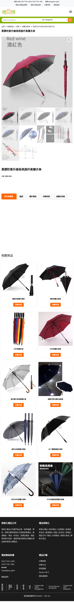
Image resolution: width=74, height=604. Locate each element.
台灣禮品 (55, 535)
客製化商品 (65, 535)
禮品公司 (42, 535)
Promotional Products (54, 587)
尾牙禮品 (52, 529)
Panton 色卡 (44, 572)
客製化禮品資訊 (36, 5)
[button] (69, 40)
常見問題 (42, 568)
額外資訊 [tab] (32, 196)
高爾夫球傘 (8, 176)
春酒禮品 (49, 532)
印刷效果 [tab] (46, 196)
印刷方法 (42, 565)
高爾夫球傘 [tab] (60, 196)
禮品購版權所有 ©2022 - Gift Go (37, 596)
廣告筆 (23, 587)
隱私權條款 (43, 576)
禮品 (55, 532)
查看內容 (18, 304)
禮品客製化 (10, 587)
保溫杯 (17, 587)
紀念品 (61, 532)
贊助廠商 (2, 587)
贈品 (49, 535)
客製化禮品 (43, 529)
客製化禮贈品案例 (21, 5)
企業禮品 (60, 529)
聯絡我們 (57, 5)
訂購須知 (47, 5)
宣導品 (68, 532)
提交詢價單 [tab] (8, 196)
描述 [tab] (21, 196)
